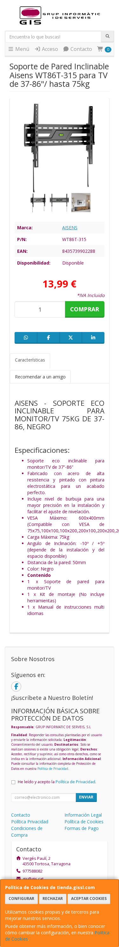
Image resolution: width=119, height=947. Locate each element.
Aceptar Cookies (89, 898)
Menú (21, 48)
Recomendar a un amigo (40, 377)
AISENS (69, 228)
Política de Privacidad (52, 768)
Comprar (84, 309)
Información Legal (83, 815)
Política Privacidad (29, 822)
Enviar (86, 797)
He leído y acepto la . (57, 782)
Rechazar (53, 898)
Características (30, 360)
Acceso (49, 48)
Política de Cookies (83, 822)
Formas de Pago (81, 828)
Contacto (80, 48)
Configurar (21, 898)
